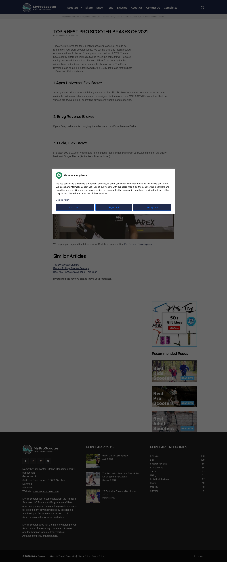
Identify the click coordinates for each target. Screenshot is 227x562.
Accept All (152, 207)
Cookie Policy (62, 199)
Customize (75, 207)
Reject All (114, 207)
